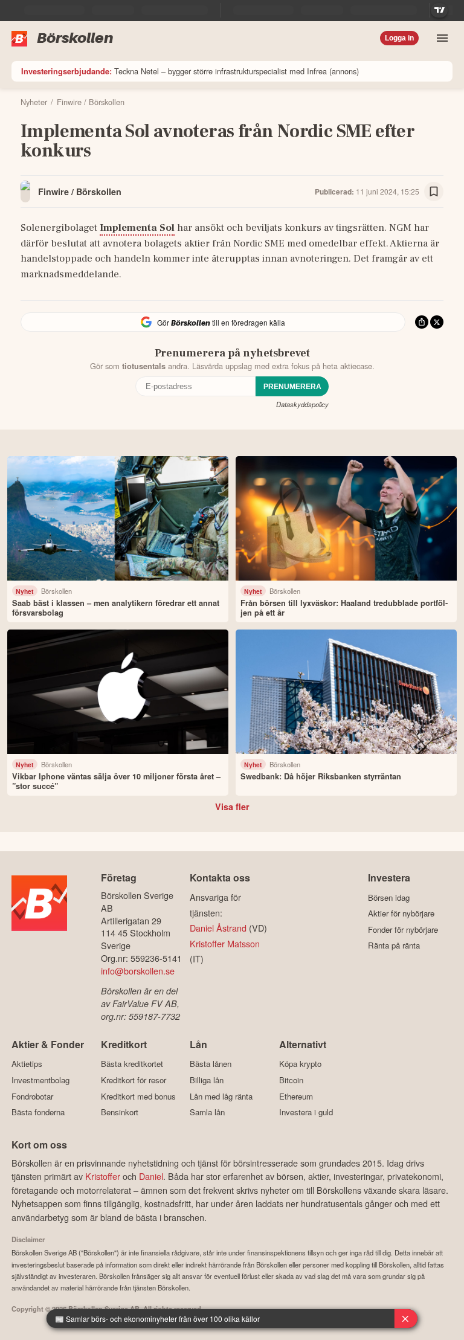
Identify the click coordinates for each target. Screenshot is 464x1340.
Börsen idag (389, 897)
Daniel (151, 1176)
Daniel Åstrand (218, 927)
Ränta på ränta (394, 945)
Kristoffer (102, 1176)
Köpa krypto (300, 1063)
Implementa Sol (137, 227)
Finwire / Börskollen (79, 191)
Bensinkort (119, 1112)
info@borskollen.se (138, 970)
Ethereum (296, 1096)
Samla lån (207, 1112)
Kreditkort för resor (133, 1080)
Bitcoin (291, 1080)
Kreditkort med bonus (138, 1096)
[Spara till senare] (433, 191)
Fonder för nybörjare (403, 929)
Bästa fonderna (38, 1112)
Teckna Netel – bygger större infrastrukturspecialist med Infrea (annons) (190, 71)
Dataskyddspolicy (302, 404)
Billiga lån (207, 1080)
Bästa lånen (210, 1063)
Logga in (399, 38)
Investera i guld (306, 1112)
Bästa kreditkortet (132, 1063)
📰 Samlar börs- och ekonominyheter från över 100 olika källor (157, 1318)
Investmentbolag (40, 1080)
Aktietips (26, 1063)
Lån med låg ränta (221, 1096)
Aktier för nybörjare (401, 913)
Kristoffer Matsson (225, 943)
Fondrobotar (32, 1096)
